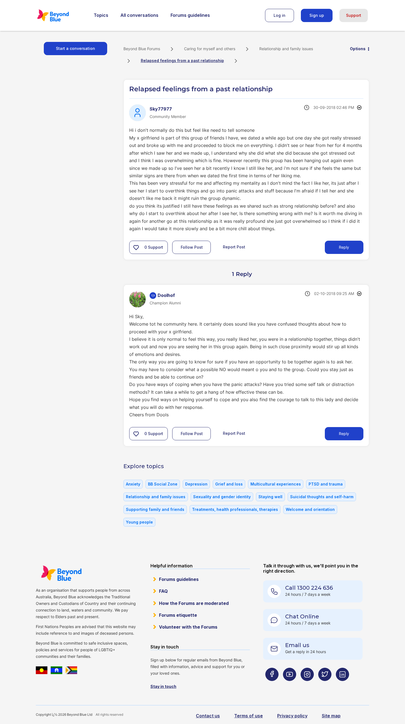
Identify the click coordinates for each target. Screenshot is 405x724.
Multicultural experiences (275, 484)
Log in (279, 15)
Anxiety (133, 484)
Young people (139, 522)
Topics (101, 15)
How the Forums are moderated (194, 603)
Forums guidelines (190, 15)
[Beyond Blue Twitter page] (325, 685)
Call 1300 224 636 (309, 587)
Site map (331, 715)
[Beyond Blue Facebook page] (272, 685)
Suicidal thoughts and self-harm (321, 496)
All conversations (139, 15)
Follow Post (192, 247)
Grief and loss (229, 484)
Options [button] (358, 48)
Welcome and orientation (310, 509)
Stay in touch (163, 686)
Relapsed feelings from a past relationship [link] (182, 60)
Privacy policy (292, 715)
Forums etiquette (178, 615)
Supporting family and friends (155, 509)
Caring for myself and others (209, 48)
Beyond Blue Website (61, 573)
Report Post (234, 247)
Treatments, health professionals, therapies (235, 509)
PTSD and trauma (326, 484)
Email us (297, 645)
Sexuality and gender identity (222, 496)
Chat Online (302, 616)
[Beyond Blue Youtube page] (289, 685)
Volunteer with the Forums (188, 627)
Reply (344, 247)
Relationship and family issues (286, 48)
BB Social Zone (162, 484)
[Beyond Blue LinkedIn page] (342, 685)
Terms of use (248, 715)
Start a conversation (75, 48)
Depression (196, 484)
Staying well (270, 496)
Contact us (208, 715)
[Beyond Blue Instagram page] (307, 685)
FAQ (163, 591)
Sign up (316, 15)
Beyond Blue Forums (60, 15)
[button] (136, 247)
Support (353, 15)
